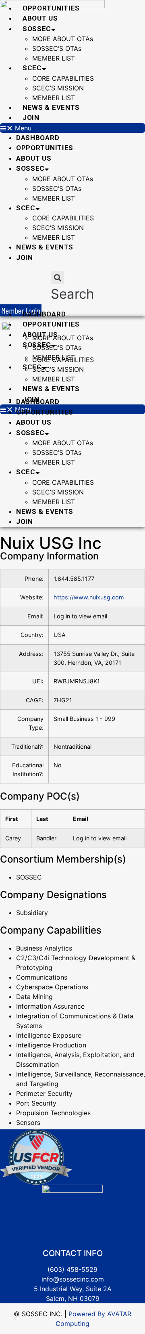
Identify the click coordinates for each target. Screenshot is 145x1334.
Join (31, 117)
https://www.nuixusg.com (89, 597)
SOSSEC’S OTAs (56, 48)
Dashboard (37, 138)
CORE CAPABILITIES (63, 78)
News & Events (51, 107)
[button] (72, 128)
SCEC (32, 68)
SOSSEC (37, 29)
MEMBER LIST (53, 58)
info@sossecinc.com (72, 1279)
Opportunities (51, 8)
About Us (40, 18)
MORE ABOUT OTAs (62, 39)
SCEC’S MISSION (58, 88)
